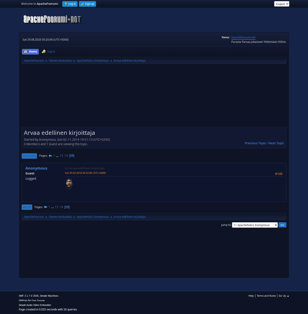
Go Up (27, 207)
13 (61, 156)
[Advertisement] (154, 96)
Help (251, 295)
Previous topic (255, 143)
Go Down (29, 156)
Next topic (276, 143)
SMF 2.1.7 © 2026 (29, 295)
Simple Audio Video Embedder (35, 305)
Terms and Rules (266, 295)
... (57, 156)
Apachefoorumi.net (243, 37)
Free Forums (38, 300)
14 (66, 156)
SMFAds (23, 300)
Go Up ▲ (284, 295)
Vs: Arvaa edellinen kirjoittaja (85, 168)
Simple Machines (49, 295)
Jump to (226, 225)
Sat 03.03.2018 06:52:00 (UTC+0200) (85, 172)
